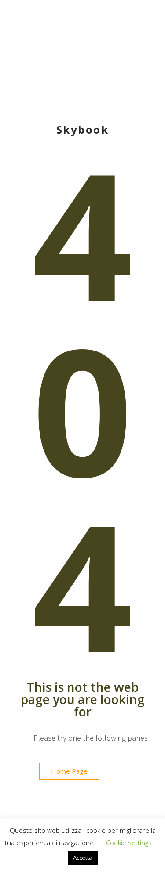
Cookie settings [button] (129, 842)
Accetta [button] (82, 857)
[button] (69, 771)
